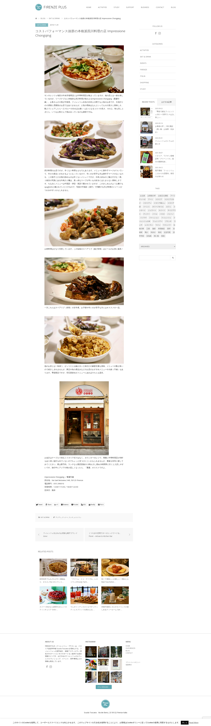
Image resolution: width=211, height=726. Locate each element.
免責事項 (129, 665)
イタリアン (147, 203)
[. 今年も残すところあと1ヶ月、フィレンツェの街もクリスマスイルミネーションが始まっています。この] (103, 652)
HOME (88, 7)
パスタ (162, 214)
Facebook (155, 33)
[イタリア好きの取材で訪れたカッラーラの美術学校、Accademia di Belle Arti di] (103, 677)
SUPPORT (130, 7)
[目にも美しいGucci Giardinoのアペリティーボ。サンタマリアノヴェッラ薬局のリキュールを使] (91, 664)
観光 (159, 232)
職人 (146, 232)
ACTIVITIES (102, 7)
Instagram (159, 33)
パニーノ (170, 214)
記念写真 (167, 232)
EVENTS (143, 63)
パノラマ (143, 218)
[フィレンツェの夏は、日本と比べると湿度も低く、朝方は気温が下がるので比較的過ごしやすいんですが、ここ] (91, 677)
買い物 (156, 236)
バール (154, 214)
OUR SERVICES (130, 648)
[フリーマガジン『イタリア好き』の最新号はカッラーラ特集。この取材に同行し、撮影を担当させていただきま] (116, 677)
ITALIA (142, 76)
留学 (168, 228)
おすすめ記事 (166, 102)
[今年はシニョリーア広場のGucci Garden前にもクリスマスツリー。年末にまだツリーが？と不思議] (91, 652)
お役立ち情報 (163, 196)
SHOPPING (144, 82)
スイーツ (162, 210)
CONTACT (160, 7)
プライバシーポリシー (133, 662)
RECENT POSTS (148, 102)
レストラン (77, 517)
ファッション (154, 218)
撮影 (154, 228)
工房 (148, 228)
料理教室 (161, 228)
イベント (146, 207)
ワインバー (167, 225)
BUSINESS (145, 7)
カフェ (168, 207)
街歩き (153, 232)
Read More (193, 722)
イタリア (159, 199)
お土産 (142, 196)
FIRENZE (143, 69)
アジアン (58, 517)
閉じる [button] (184, 722)
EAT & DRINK (41, 25)
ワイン (158, 225)
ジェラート (152, 210)
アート (150, 199)
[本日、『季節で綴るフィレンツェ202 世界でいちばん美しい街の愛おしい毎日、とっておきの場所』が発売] (103, 664)
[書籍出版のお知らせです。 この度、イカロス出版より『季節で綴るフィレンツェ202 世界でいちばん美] (116, 664)
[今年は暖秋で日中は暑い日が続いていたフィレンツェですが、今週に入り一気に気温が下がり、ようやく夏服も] (116, 652)
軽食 (163, 236)
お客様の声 (152, 196)
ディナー (65, 517)
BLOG (173, 7)
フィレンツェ (166, 218)
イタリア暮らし (159, 203)
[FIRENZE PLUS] (66, 7)
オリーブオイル (158, 207)
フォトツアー (157, 221)
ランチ (71, 517)
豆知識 (149, 236)
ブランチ (168, 221)
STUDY (116, 7)
